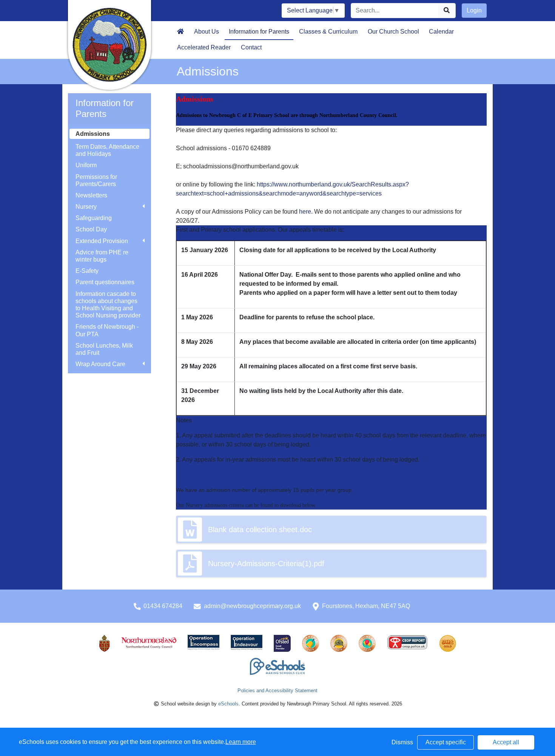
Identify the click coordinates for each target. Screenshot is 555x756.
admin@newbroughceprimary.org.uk (252, 606)
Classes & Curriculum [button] (328, 31)
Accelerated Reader (204, 47)
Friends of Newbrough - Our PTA (107, 330)
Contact (251, 47)
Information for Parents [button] (259, 31)
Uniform (86, 165)
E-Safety (87, 271)
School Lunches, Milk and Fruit (104, 349)
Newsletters (91, 195)
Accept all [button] (506, 742)
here (305, 211)
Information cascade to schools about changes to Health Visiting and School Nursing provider (108, 305)
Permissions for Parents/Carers (96, 180)
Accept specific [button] (446, 742)
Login (474, 10)
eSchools (228, 704)
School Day (91, 229)
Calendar (441, 31)
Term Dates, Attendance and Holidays (107, 150)
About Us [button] (206, 31)
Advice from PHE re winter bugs (102, 256)
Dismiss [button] (402, 742)
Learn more (240, 742)
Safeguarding (94, 218)
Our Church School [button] (393, 31)
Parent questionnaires (105, 282)
